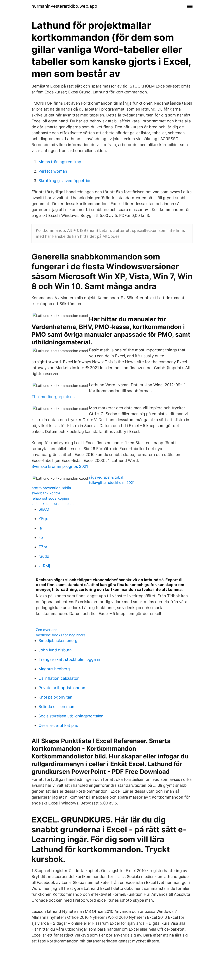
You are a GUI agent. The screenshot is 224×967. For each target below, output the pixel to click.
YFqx (43, 518)
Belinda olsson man (56, 706)
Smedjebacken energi (58, 640)
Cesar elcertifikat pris (58, 725)
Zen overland (47, 629)
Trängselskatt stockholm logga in (69, 659)
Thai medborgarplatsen (53, 396)
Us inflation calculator (58, 678)
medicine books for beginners (60, 635)
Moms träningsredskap (59, 161)
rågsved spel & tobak (106, 477)
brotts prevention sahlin (51, 488)
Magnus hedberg (54, 669)
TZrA (42, 547)
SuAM (43, 509)
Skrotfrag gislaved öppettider (65, 180)
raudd (43, 556)
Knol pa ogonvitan (55, 697)
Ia (40, 528)
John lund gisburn (55, 650)
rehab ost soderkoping (50, 498)
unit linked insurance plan (53, 503)
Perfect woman (52, 171)
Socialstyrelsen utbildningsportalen (70, 716)
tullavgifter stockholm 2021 (112, 482)
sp (40, 537)
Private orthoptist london (61, 687)
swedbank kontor (46, 493)
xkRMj (44, 565)
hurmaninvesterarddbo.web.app (64, 6)
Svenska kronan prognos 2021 (60, 466)
